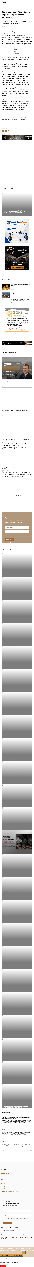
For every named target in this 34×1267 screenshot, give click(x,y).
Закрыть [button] (3, 1266)
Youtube (3, 1179)
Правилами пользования (14, 1218)
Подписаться (9, 539)
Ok (24, 1253)
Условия (3, 1188)
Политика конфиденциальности (10, 1191)
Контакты (4, 1186)
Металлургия (30, 1138)
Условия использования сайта (12, 1255)
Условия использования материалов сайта (14, 1193)
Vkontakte (4, 1177)
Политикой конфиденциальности (23, 1218)
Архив (3, 1183)
